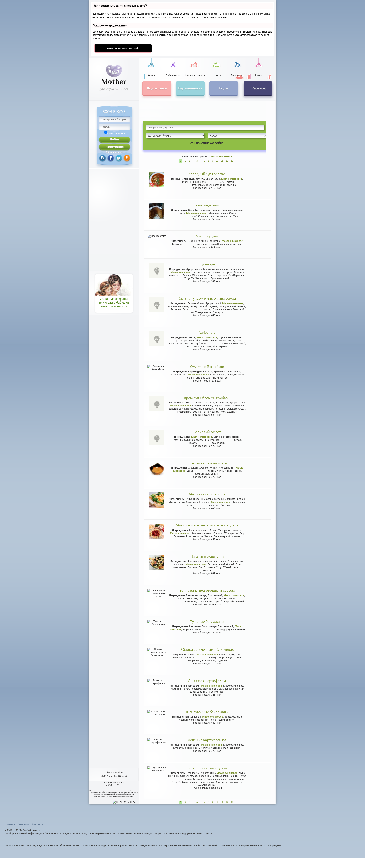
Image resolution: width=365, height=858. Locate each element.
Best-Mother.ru (133, 791)
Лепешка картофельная (207, 740)
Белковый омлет (207, 432)
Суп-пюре (207, 265)
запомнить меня (116, 133)
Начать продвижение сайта (123, 48)
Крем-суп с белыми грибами (207, 398)
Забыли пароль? (114, 152)
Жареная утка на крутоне (207, 768)
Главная (10, 824)
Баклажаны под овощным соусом (207, 591)
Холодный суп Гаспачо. (207, 174)
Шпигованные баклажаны (207, 712)
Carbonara (207, 333)
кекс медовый (207, 205)
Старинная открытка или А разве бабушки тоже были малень (114, 303)
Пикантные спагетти (207, 557)
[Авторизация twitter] (114, 158)
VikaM (103, 776)
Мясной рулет (207, 237)
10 (216, 161)
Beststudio (111, 776)
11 (222, 161)
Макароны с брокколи (207, 494)
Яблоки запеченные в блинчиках (207, 650)
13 (232, 161)
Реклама (23, 824)
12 (227, 161)
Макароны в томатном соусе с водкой (207, 526)
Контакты (37, 824)
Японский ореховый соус (207, 463)
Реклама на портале (114, 782)
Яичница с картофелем (207, 681)
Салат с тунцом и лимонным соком (207, 299)
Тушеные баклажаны (207, 622)
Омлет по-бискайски (207, 367)
